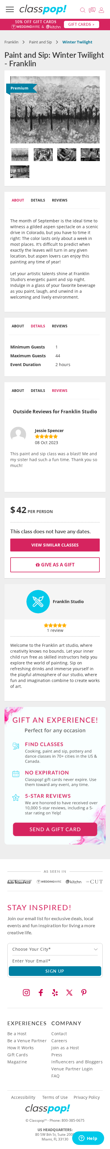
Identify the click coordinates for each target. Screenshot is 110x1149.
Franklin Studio (68, 601)
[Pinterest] (83, 992)
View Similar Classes (55, 545)
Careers (59, 1040)
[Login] (101, 9)
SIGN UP (55, 971)
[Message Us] (93, 9)
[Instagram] (26, 992)
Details (38, 200)
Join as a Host (65, 1047)
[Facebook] (40, 992)
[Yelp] (55, 992)
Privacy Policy (87, 1097)
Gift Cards (17, 1054)
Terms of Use (55, 1097)
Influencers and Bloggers (77, 1062)
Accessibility (23, 1097)
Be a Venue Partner (27, 1040)
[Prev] (17, 110)
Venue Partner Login (72, 1069)
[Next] (93, 110)
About (18, 200)
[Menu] (10, 9)
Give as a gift (57, 564)
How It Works (20, 1047)
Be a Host (17, 1033)
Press (56, 1054)
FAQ (55, 1076)
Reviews (59, 200)
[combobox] (55, 949)
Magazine (17, 1062)
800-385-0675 (73, 1120)
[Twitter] (69, 992)
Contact (59, 1033)
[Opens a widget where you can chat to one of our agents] (88, 1138)
